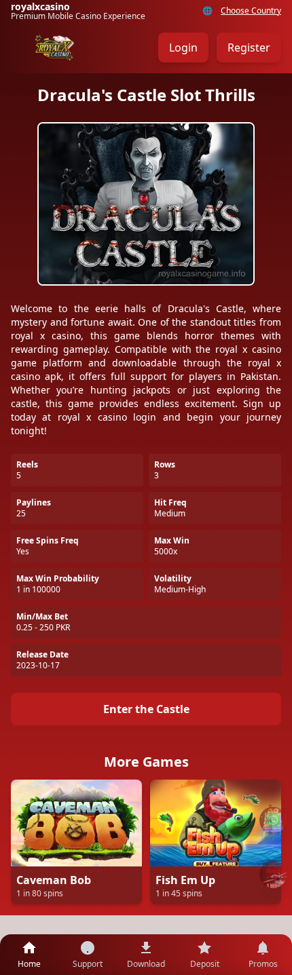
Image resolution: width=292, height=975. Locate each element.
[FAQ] (273, 820)
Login (183, 47)
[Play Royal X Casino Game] (273, 874)
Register (248, 47)
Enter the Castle (146, 709)
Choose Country (251, 10)
